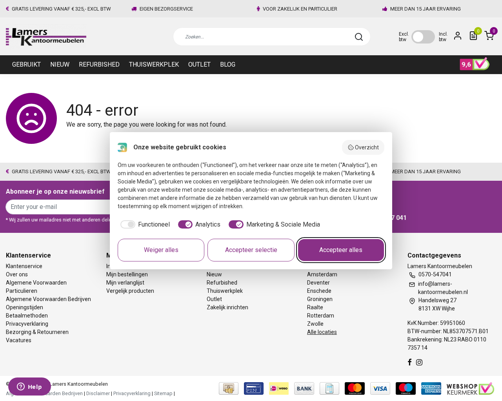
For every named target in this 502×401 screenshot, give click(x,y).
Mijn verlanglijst (125, 282)
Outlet (199, 64)
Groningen (320, 299)
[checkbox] (144, 224)
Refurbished (99, 64)
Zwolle (315, 324)
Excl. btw (404, 36)
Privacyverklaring (27, 324)
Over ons (17, 274)
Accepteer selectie (251, 250)
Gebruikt (26, 64)
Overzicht (367, 147)
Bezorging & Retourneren (37, 332)
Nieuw (59, 64)
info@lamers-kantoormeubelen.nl (443, 288)
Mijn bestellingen (127, 274)
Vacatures (18, 340)
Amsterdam (322, 274)
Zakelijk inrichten (227, 307)
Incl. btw (443, 36)
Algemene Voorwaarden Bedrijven (48, 299)
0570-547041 (435, 274)
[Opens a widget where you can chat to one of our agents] (29, 387)
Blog (227, 64)
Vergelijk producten (130, 291)
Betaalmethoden (27, 315)
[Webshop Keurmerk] (470, 388)
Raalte (315, 307)
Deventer (318, 282)
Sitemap (163, 393)
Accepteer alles (340, 250)
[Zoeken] (358, 37)
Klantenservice (24, 266)
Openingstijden (24, 307)
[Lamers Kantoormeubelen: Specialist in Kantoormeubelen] (46, 36)
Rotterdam (320, 315)
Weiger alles (161, 250)
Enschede (319, 291)
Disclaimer (98, 393)
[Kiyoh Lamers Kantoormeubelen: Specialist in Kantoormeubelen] (475, 64)
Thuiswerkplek (154, 64)
